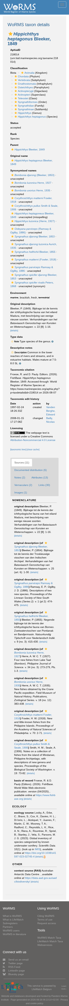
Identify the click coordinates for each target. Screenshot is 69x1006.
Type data (16, 336)
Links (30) (44, 485)
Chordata (23, 76)
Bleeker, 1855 (35, 251)
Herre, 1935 (32, 190)
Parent (14, 144)
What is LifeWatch (13, 919)
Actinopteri (24, 94)
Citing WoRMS (45, 915)
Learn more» (64, 987)
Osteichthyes (25, 87)
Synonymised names (23, 170)
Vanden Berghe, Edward (50, 411)
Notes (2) (19, 477)
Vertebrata (24, 80)
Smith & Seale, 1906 (32, 745)
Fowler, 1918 (33, 716)
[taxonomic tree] (18, 449)
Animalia (29, 72)
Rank (13, 133)
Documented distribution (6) (30, 470)
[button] (10, 34)
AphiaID (15, 49)
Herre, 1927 (33, 182)
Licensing (16, 428)
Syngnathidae (26, 105)
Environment (18, 292)
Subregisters (10, 923)
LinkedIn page (16, 970)
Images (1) (20, 492)
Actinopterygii (25, 91)
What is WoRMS (12, 915)
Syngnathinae (26, 109)
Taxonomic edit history (24, 398)
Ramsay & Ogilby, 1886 (33, 585)
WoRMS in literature (14, 934)
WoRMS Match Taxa (49, 937)
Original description (22, 303)
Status (14, 123)
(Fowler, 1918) (35, 259)
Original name (19, 155)
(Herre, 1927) (35, 221)
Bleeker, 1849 (30, 149)
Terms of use (44, 919)
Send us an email (18, 959)
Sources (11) (21, 462)
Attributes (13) (39, 477)
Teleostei (23, 98)
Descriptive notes (21, 347)
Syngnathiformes (28, 102)
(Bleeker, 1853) (34, 175)
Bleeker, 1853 (35, 236)
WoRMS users (11, 930)
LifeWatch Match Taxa (50, 941)
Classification (19, 68)
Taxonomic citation (22, 369)
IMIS (37, 849)
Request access (46, 923)
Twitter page (15, 963)
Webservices (44, 945)
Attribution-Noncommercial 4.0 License (32, 440)
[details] (14, 330)
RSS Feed (14, 966)
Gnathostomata (27, 83)
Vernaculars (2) (23, 485)
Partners (8, 926)
